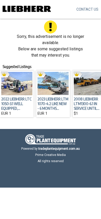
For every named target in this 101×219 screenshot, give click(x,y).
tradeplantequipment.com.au (59, 148)
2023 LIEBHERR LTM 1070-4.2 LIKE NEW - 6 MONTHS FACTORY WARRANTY (53, 104)
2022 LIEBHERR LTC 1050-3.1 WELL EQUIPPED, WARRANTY (16, 104)
